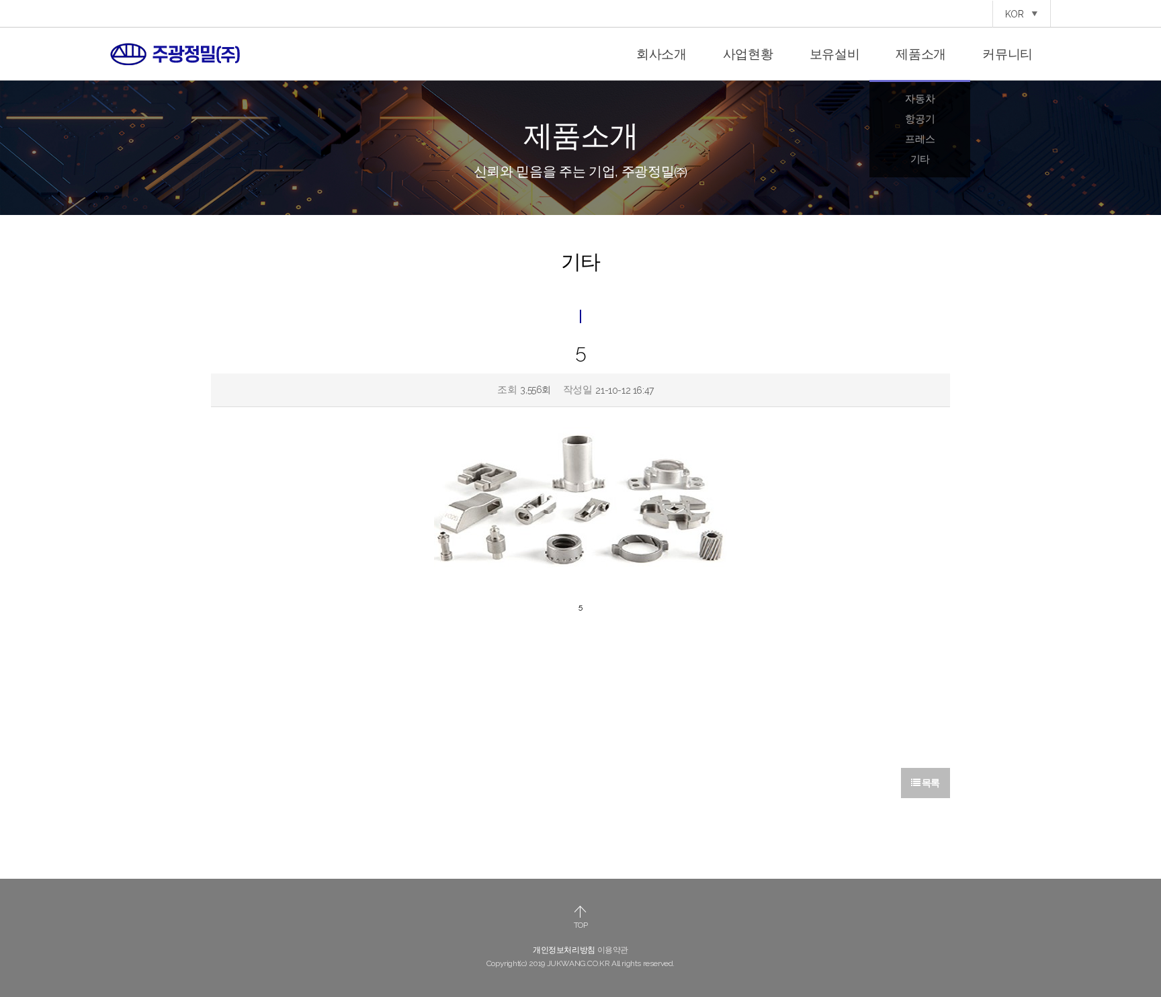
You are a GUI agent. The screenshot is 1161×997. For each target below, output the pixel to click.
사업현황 (748, 53)
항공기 (920, 119)
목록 (930, 782)
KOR (1016, 14)
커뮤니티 (1007, 53)
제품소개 (921, 53)
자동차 (920, 99)
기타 (920, 159)
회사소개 (661, 53)
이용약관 (612, 950)
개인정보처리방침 (564, 950)
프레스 (920, 139)
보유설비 (835, 53)
